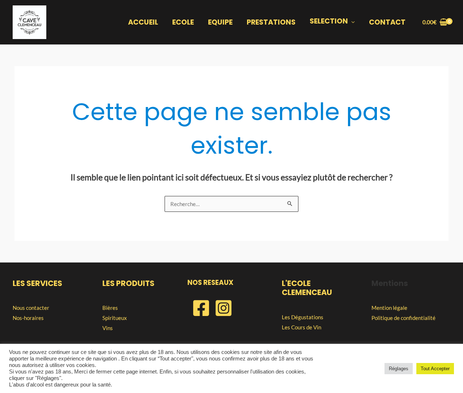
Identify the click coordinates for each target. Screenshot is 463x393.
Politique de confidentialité (403, 318)
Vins (107, 328)
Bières (110, 307)
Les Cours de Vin (301, 327)
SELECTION (329, 21)
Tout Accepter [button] (435, 368)
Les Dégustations (302, 317)
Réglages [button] (398, 368)
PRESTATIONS (271, 22)
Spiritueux (114, 318)
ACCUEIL (143, 22)
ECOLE (183, 22)
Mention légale (389, 307)
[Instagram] (223, 308)
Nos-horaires (28, 318)
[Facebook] (201, 308)
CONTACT (387, 22)
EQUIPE (220, 22)
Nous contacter (31, 307)
